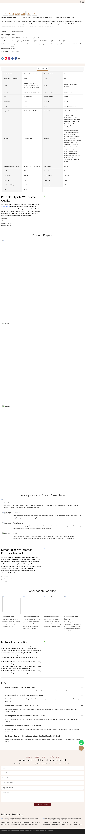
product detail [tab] (42, 69)
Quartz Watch (5, 206)
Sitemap (50, 831)
